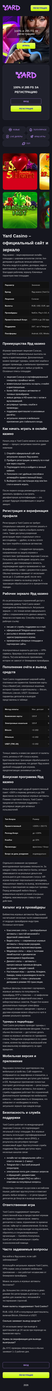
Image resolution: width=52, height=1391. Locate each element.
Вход (26, 1365)
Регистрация (40, 8)
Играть (26, 46)
